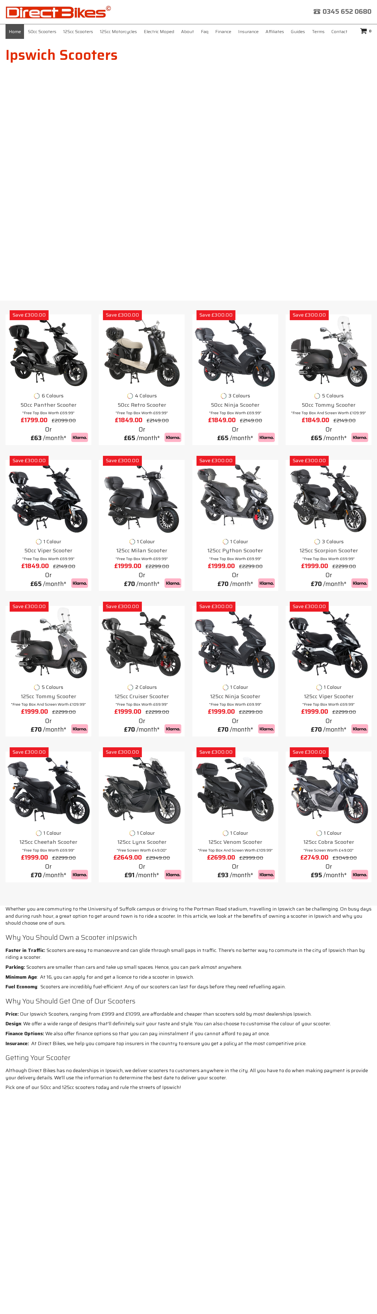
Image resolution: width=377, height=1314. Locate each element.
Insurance (248, 31)
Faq (204, 31)
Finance (223, 31)
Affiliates (275, 31)
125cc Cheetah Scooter (48, 842)
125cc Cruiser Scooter (142, 696)
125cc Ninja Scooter (235, 696)
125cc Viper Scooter (329, 696)
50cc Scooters (42, 31)
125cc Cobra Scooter (328, 842)
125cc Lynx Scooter (141, 842)
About (187, 31)
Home (15, 31)
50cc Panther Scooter (48, 405)
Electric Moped (159, 31)
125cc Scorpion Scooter (328, 551)
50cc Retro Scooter (142, 405)
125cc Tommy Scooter (48, 696)
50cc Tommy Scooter (328, 405)
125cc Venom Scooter (235, 842)
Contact (339, 31)
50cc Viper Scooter (48, 551)
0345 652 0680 (347, 11)
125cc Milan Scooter (141, 551)
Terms (318, 31)
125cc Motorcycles (118, 31)
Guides (298, 31)
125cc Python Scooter (235, 551)
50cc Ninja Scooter (235, 405)
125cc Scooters (78, 31)
